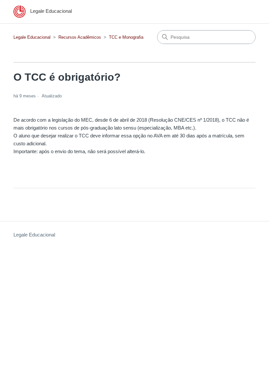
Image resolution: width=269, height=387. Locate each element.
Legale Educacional (32, 37)
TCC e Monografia (126, 37)
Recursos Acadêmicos (79, 37)
